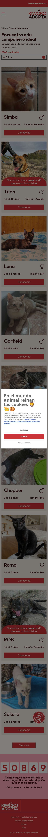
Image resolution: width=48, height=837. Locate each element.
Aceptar (24, 436)
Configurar (24, 430)
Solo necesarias (24, 443)
